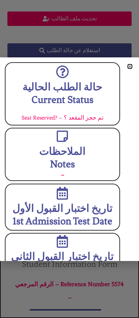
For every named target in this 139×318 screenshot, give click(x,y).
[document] (69, 159)
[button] (130, 66)
